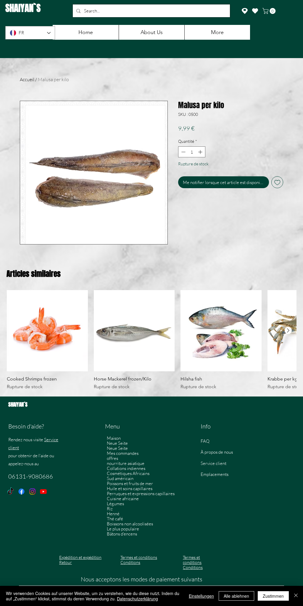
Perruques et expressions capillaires (140, 493)
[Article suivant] (288, 330)
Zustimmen (273, 596)
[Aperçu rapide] (47, 330)
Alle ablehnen (236, 596)
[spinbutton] (191, 152)
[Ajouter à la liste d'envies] (277, 182)
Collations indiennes (126, 468)
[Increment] (200, 152)
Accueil (27, 79)
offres (112, 458)
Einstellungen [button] (201, 596)
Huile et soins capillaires (129, 488)
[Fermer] (295, 596)
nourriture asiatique (125, 463)
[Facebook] (21, 491)
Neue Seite (117, 443)
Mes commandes (122, 453)
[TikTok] (10, 491)
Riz (110, 508)
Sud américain (120, 478)
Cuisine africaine (123, 498)
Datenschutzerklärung (137, 599)
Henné (113, 513)
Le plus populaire (123, 528)
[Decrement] (182, 152)
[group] (151, 340)
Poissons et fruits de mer (130, 483)
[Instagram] (32, 491)
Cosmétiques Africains (128, 473)
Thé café (115, 518)
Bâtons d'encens (122, 533)
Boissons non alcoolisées (130, 523)
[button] (269, 11)
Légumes (115, 503)
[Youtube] (43, 491)
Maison (114, 438)
